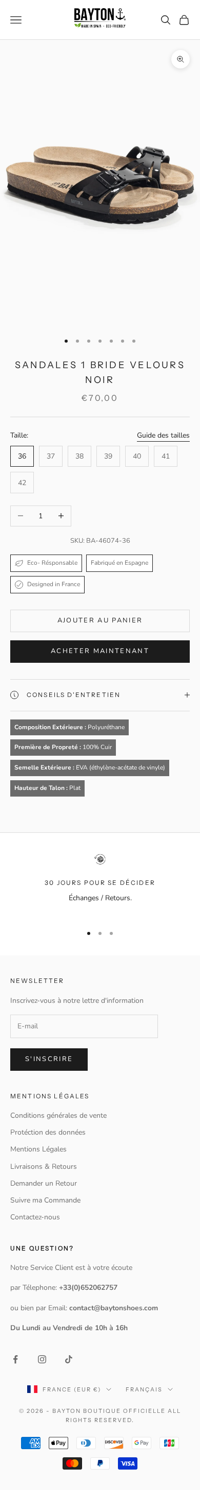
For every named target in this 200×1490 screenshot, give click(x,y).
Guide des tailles (163, 435)
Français (144, 1389)
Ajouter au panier (100, 620)
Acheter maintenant (100, 651)
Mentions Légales (38, 1149)
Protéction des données (48, 1132)
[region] (100, 884)
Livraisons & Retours (43, 1166)
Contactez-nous (35, 1217)
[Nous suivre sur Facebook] (15, 1359)
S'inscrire (49, 1059)
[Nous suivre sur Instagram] (42, 1359)
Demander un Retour (43, 1183)
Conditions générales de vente (58, 1115)
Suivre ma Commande (45, 1200)
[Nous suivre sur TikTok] (69, 1359)
